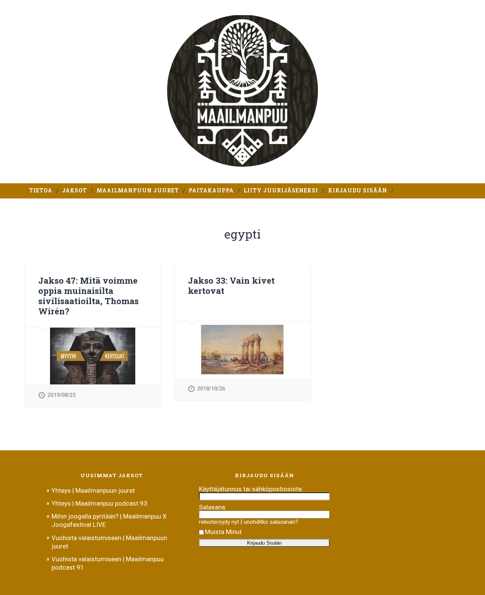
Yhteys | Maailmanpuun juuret (93, 490)
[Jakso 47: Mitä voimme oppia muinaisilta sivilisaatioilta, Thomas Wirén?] (93, 356)
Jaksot (74, 190)
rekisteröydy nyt (219, 521)
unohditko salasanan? (271, 521)
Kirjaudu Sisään (357, 190)
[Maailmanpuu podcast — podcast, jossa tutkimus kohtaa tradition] (242, 91)
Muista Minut (223, 532)
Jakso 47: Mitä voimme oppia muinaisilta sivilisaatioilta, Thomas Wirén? (88, 296)
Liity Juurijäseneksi (281, 190)
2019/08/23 (61, 395)
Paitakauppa (211, 190)
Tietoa (40, 190)
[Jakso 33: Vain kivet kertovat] (242, 349)
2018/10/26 (211, 389)
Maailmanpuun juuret (138, 190)
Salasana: (213, 507)
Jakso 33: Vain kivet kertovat (231, 285)
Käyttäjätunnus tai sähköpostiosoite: (251, 489)
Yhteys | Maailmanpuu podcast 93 (99, 503)
